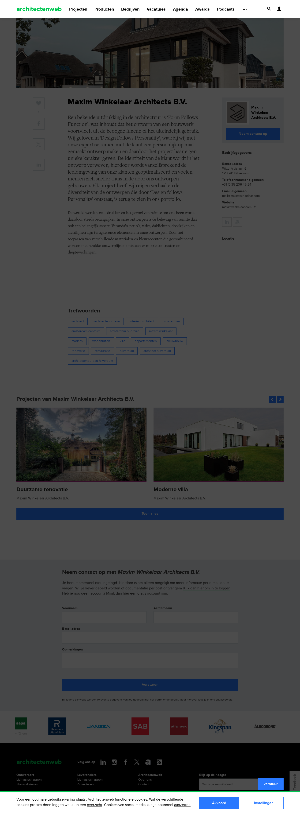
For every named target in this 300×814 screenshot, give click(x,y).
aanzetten (182, 805)
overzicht (94, 805)
